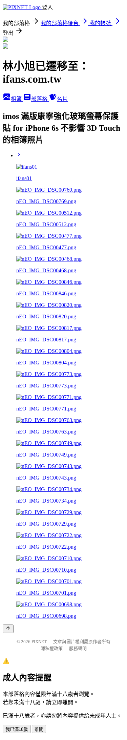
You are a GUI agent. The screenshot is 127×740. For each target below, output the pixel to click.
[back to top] (8, 629)
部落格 (40, 99)
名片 (62, 99)
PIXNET (39, 641)
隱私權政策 (52, 648)
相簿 (17, 99)
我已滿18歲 (16, 729)
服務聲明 (78, 648)
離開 (39, 729)
